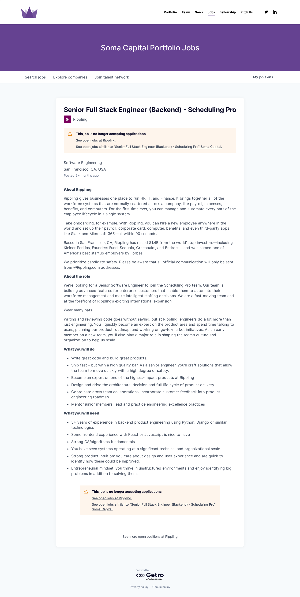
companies (70, 77)
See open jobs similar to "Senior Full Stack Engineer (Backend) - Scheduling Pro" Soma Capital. (149, 147)
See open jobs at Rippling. (96, 140)
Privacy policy (139, 587)
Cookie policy (161, 587)
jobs (35, 77)
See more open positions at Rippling (150, 536)
